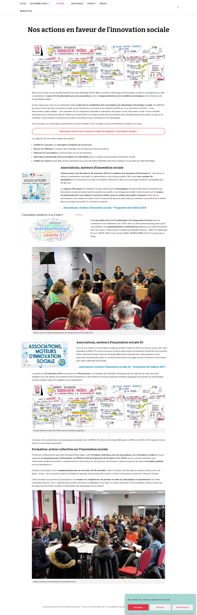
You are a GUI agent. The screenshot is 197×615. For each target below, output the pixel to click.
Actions (60, 4)
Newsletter (26, 11)
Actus (23, 4)
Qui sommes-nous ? (39, 4)
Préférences (182, 607)
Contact (91, 4)
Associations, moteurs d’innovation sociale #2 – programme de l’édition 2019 (122, 366)
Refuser (160, 607)
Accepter (138, 607)
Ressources (77, 4)
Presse (103, 4)
